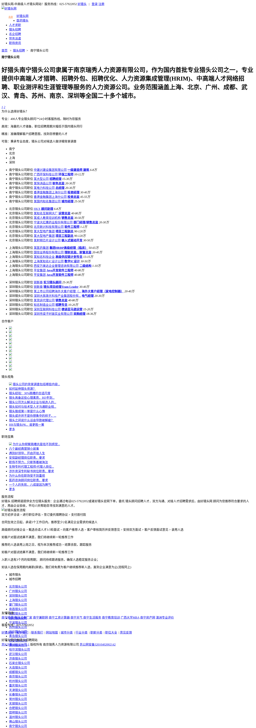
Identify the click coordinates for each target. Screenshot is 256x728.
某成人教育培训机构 (47, 217)
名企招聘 (15, 34)
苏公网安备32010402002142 (98, 644)
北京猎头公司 (18, 586)
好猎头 (82, 4)
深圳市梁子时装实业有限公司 (53, 313)
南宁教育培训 (111, 617)
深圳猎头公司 (18, 595)
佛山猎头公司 (18, 721)
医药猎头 (22, 20)
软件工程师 (71, 226)
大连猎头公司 (18, 667)
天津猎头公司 (18, 690)
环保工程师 (65, 174)
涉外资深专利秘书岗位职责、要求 (31, 471)
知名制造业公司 (44, 304)
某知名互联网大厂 (46, 213)
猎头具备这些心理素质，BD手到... (32, 397)
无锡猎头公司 (18, 703)
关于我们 (22, 632)
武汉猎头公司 (18, 654)
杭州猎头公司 (18, 681)
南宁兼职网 (40, 617)
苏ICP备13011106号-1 (15, 644)
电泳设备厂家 (23, 617)
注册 (101, 4)
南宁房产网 (147, 617)
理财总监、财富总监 (77, 252)
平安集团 (40, 270)
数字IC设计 (72, 261)
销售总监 (67, 217)
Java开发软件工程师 (59, 270)
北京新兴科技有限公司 (49, 226)
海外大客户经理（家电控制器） (103, 291)
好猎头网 (22, 16)
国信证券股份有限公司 (49, 252)
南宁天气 (76, 617)
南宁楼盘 (7, 617)
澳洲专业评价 (165, 617)
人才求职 (15, 25)
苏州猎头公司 (18, 627)
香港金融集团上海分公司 (50, 192)
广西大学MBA (130, 617)
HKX (37, 208)
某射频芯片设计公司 (47, 240)
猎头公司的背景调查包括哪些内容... (36, 384)
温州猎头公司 (18, 717)
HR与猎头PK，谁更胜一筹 (26, 424)
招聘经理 (55, 178)
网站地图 (52, 632)
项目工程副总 (64, 231)
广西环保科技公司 (46, 174)
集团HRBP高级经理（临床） (68, 247)
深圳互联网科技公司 (47, 309)
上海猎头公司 (18, 600)
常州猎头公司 (18, 699)
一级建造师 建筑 (78, 169)
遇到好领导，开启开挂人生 (27, 453)
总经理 (59, 187)
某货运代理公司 (44, 300)
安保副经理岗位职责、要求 (27, 457)
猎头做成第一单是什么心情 (27, 411)
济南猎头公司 (18, 658)
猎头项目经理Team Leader (61, 286)
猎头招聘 (15, 29)
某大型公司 (41, 178)
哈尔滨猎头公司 (19, 649)
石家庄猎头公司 (19, 663)
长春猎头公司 (18, 694)
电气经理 (88, 295)
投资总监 (73, 196)
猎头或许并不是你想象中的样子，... (32, 415)
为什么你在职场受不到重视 (27, 475)
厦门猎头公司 (18, 604)
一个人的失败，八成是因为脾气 (30, 484)
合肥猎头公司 (18, 708)
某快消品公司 (43, 183)
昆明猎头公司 (18, 712)
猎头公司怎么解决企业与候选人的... (32, 402)
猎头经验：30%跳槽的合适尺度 (29, 393)
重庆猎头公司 (18, 685)
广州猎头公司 (18, 591)
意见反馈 (126, 632)
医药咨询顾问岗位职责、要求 (28, 480)
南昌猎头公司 (18, 609)
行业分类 (82, 632)
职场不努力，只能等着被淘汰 (28, 462)
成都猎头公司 (18, 672)
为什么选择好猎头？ (14, 111)
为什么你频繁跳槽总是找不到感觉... (36, 444)
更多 (12, 429)
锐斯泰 (38, 282)
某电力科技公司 (44, 187)
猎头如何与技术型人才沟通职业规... (32, 406)
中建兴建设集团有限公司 (50, 169)
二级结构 (85, 265)
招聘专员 (61, 304)
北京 (10, 17)
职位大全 (111, 632)
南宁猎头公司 (39, 50)
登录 (95, 4)
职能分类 (96, 632)
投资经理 (73, 192)
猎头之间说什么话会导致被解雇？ (31, 420)
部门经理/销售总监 (85, 222)
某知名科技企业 (44, 256)
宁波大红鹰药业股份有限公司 (53, 222)
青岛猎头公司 (18, 636)
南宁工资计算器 (59, 617)
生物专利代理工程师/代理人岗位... (31, 466)
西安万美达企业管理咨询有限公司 (56, 265)
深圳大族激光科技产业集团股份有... (57, 295)
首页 (4, 50)
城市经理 (67, 201)
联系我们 (37, 632)
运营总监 (64, 213)
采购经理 (79, 313)
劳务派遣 (15, 38)
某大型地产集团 (44, 231)
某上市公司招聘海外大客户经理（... (57, 291)
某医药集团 (41, 247)
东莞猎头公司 (18, 613)
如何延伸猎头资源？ (22, 388)
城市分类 (67, 632)
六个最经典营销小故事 (24, 448)
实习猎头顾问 (52, 282)
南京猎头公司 (18, 676)
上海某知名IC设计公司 (49, 261)
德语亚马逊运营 (71, 309)
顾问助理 (47, 208)
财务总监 (58, 183)
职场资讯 (15, 43)
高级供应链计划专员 (68, 256)
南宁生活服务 (92, 617)
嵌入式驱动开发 (71, 240)
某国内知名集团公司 (47, 201)
